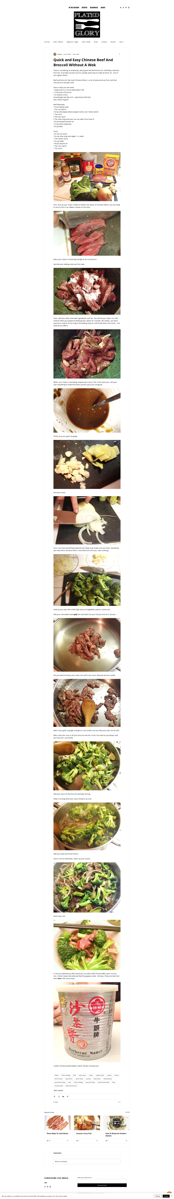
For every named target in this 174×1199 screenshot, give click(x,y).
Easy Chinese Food (103, 1082)
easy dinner (69, 1079)
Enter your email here (84, 1177)
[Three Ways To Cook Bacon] (57, 1123)
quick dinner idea (60, 1082)
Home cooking (66, 1075)
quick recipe (79, 1079)
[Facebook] (123, 7)
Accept (166, 1196)
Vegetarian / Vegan (72, 42)
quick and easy (90, 1082)
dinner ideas (58, 1079)
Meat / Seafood (58, 42)
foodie (56, 1075)
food (74, 1075)
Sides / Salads (86, 42)
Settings (157, 1196)
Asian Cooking (78, 1082)
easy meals (97, 1079)
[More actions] (119, 54)
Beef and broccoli (71, 1086)
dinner (117, 1075)
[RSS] (121, 7)
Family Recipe (107, 1079)
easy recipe (82, 1075)
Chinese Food (59, 1086)
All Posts (47, 42)
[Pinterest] (126, 7)
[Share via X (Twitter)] (59, 1096)
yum (69, 1082)
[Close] (172, 1196)
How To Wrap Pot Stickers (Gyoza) (115, 1134)
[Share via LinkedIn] (63, 1096)
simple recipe (100, 1075)
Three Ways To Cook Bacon (57, 1133)
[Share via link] (68, 1096)
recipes (109, 1075)
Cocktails (104, 42)
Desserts (113, 42)
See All (128, 1112)
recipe (91, 1075)
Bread (96, 42)
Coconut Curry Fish (84, 1133)
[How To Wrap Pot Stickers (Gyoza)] (116, 1123)
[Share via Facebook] (54, 1096)
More (121, 42)
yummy (88, 1079)
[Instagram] (129, 7)
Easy (113, 1082)
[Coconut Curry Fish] (87, 1123)
